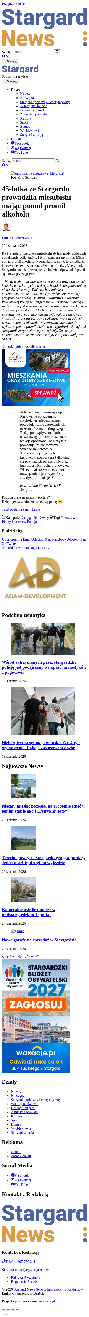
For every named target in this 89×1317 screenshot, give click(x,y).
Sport (24, 122)
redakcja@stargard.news (27, 1270)
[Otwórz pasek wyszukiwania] (5, 57)
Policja (32, 522)
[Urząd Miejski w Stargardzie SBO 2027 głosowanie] (36, 1014)
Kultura (25, 118)
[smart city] (36, 404)
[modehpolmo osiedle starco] (23, 347)
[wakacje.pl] (36, 1072)
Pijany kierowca (13, 522)
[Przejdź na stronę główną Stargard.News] (44, 47)
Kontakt (17, 139)
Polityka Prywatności (26, 1277)
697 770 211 (20, 1262)
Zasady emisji (21, 1156)
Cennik (16, 1152)
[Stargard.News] (20, 72)
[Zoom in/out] (17, 1310)
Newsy (25, 94)
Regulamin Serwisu (25, 1282)
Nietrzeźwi (68, 518)
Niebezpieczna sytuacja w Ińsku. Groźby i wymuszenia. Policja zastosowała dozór (41, 745)
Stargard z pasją (31, 135)
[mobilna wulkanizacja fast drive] (26, 548)
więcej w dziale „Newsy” (20, 956)
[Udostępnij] (8, 1310)
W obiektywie (30, 130)
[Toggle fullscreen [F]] (13, 1310)
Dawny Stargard (32, 110)
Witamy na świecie (33, 106)
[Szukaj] (57, 51)
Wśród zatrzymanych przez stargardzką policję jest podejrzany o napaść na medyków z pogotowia (44, 667)
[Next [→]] (8, 1314)
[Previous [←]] (3, 1314)
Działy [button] (16, 90)
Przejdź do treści (14, 4)
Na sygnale (28, 98)
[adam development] (36, 605)
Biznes (25, 126)
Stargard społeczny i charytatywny (45, 102)
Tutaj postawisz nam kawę (21, 509)
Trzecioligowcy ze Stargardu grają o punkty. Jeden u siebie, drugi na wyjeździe (43, 860)
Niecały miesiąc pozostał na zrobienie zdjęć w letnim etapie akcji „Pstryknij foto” (43, 808)
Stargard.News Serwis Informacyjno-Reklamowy (49, 1289)
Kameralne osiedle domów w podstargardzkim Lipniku (28, 912)
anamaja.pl (47, 1301)
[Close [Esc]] (3, 1310)
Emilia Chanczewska (17, 238)
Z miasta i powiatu (33, 114)
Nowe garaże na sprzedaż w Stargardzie (39, 939)
